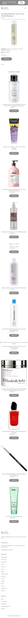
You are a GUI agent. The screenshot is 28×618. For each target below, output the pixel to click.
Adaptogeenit (4, 557)
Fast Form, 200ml (14, 246)
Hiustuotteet (4, 562)
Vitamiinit (3, 590)
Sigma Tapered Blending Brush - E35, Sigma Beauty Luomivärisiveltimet (14, 474)
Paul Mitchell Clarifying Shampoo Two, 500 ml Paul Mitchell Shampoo (14, 329)
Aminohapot (4, 559)
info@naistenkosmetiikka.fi (7, 549)
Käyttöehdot (4, 603)
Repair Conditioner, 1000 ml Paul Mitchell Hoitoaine (14, 288)
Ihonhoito (9, 49)
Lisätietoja (6, 58)
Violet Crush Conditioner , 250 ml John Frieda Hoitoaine (14, 147)
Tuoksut (2, 586)
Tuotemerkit (14, 49)
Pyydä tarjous (21, 2)
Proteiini (3, 581)
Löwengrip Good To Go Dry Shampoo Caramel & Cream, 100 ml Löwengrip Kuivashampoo (14, 105)
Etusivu (2, 18)
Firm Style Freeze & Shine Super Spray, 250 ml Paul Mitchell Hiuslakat (14, 347)
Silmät (2, 583)
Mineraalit (3, 576)
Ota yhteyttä (4, 601)
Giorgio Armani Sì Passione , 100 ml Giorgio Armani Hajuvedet (14, 432)
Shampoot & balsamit (6, 50)
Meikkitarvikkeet (4, 574)
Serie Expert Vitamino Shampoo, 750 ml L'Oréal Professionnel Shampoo (14, 190)
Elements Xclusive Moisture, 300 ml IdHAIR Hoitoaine (14, 232)
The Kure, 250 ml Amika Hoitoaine (14, 516)
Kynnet (2, 571)
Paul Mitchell (20, 49)
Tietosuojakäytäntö (5, 606)
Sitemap (3, 608)
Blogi (2, 599)
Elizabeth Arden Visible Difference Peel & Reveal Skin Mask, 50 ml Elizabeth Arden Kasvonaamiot (14, 389)
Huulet (2, 564)
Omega (2, 578)
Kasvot (2, 569)
